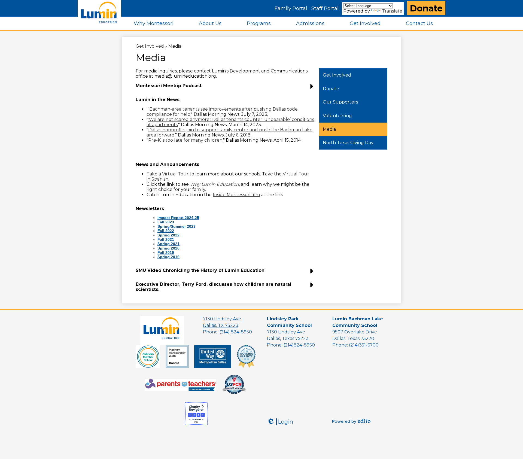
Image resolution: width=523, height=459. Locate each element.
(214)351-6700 (364, 345)
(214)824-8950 (299, 345)
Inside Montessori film (236, 194)
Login (280, 421)
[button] (153, 23)
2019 (168, 257)
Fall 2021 (165, 239)
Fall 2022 (165, 231)
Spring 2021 (168, 244)
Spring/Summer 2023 (176, 226)
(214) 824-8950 (236, 332)
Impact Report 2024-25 (178, 217)
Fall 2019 (165, 252)
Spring (164, 248)
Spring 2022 (168, 235)
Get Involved (150, 46)
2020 (175, 248)
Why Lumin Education (214, 184)
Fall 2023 (165, 222)
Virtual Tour (175, 174)
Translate (392, 11)
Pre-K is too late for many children (185, 140)
